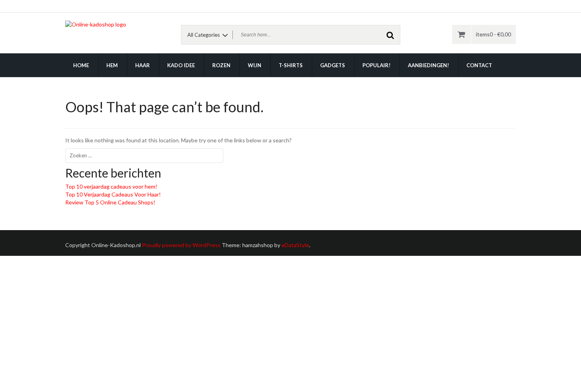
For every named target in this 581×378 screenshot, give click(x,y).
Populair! (376, 65)
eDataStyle (295, 245)
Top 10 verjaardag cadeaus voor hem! (111, 186)
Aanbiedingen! (428, 65)
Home (81, 65)
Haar (142, 65)
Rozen (221, 65)
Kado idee (181, 65)
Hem (112, 65)
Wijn (254, 65)
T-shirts (291, 65)
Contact (479, 65)
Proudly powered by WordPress (181, 245)
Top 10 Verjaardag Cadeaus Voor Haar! (113, 194)
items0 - (493, 34)
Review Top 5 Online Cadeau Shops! (110, 202)
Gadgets (332, 65)
